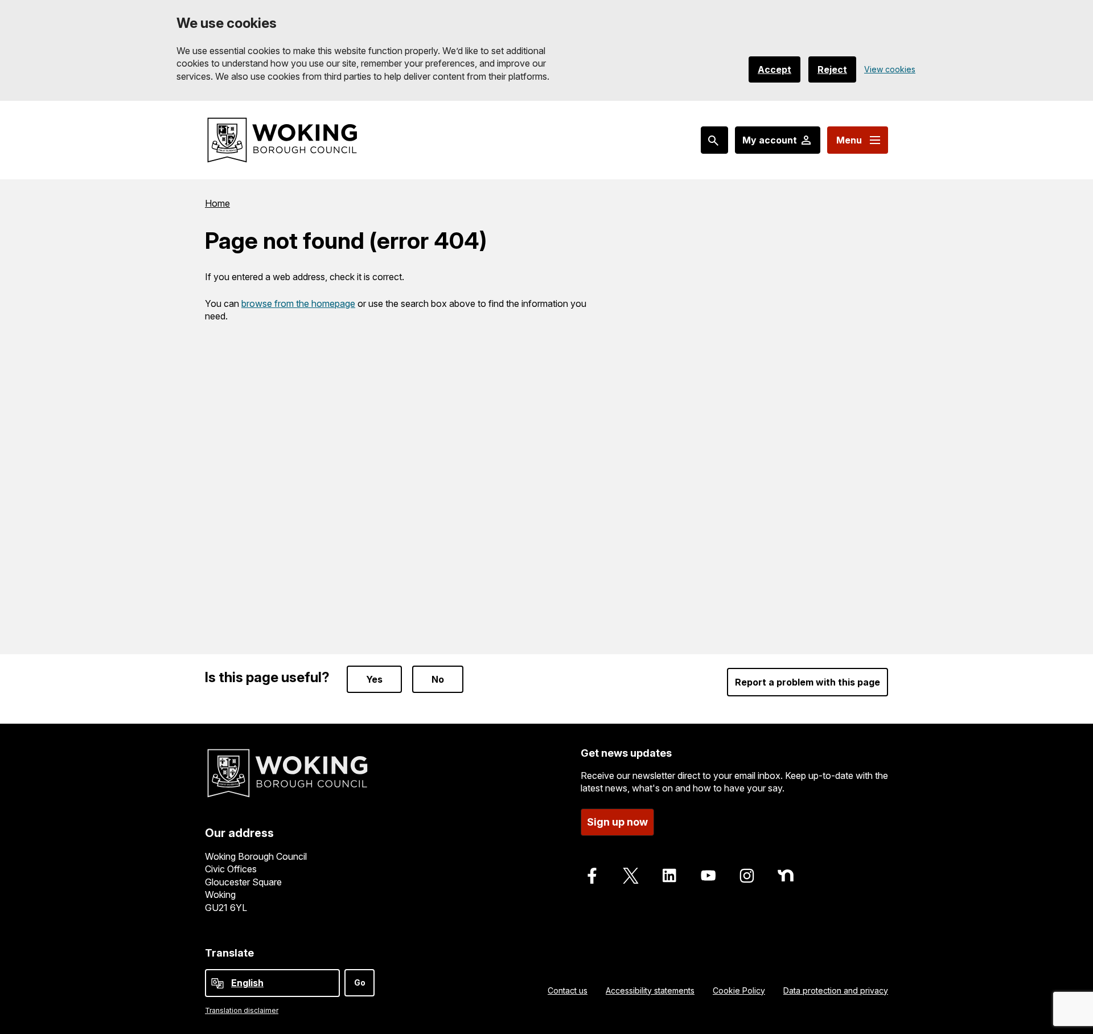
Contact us (567, 990)
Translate (229, 953)
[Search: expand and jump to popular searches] (714, 140)
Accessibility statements (650, 990)
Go (359, 982)
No (438, 679)
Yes (374, 679)
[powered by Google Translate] (217, 983)
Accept (774, 69)
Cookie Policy (739, 990)
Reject (832, 69)
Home (217, 203)
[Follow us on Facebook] (592, 875)
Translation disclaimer (241, 1010)
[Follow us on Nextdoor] (785, 875)
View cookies (889, 69)
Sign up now (617, 822)
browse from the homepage (298, 303)
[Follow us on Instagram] (746, 875)
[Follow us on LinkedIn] (669, 875)
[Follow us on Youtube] (708, 875)
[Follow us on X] (630, 875)
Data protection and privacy (835, 990)
